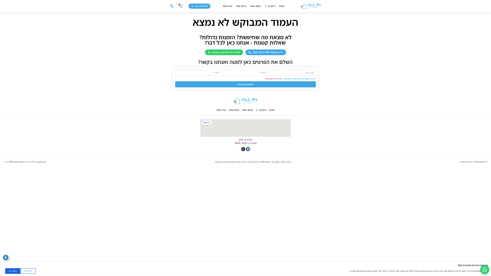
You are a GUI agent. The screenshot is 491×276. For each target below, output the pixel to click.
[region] (245, 269)
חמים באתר (255, 6)
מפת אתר (218, 162)
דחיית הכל (28, 271)
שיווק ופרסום (18, 162)
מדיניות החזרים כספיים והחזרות (234, 162)
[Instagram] (243, 149)
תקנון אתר (275, 162)
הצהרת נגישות (286, 162)
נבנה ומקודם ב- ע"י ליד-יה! (34, 162)
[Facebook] (248, 149)
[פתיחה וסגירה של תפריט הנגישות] (6, 257)
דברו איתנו (227, 6)
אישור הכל (13, 271)
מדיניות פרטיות (253, 162)
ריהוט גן (271, 6)
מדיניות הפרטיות (273, 78)
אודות (281, 6)
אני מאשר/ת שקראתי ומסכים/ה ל (289, 78)
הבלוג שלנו (241, 6)
